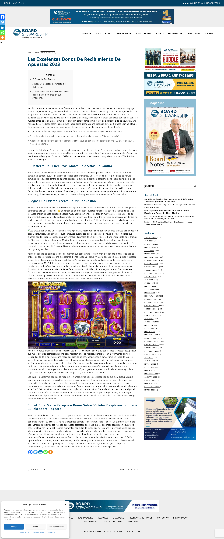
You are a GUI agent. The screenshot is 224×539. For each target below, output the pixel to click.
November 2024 (151, 306)
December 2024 (151, 302)
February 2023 (151, 374)
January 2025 (150, 299)
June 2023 (149, 361)
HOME (7, 3)
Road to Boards (85, 518)
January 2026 (150, 260)
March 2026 (149, 254)
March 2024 (149, 332)
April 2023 (149, 367)
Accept (14, 527)
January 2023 (150, 377)
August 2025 (150, 276)
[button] (65, 504)
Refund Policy (91, 521)
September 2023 (151, 351)
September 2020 (152, 387)
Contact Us (163, 518)
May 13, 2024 (33, 53)
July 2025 (148, 280)
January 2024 (150, 338)
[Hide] (1, 43)
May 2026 (148, 247)
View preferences (56, 527)
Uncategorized (48, 53)
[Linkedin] (40, 452)
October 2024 (151, 309)
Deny (35, 527)
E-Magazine (118, 518)
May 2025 (148, 286)
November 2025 (151, 267)
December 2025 (151, 264)
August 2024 (150, 315)
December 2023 (151, 341)
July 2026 (148, 241)
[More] (50, 452)
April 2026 (149, 251)
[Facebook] (30, 452)
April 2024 (149, 328)
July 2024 (148, 319)
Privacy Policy (38, 532)
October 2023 (151, 348)
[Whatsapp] (45, 452)
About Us (51, 532)
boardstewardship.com (122, 531)
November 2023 (151, 345)
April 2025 (149, 289)
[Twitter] (35, 452)
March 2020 (149, 390)
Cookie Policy (24, 532)
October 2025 (151, 270)
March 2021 (149, 383)
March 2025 (149, 293)
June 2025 (149, 283)
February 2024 (151, 335)
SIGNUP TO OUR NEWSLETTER (205, 3)
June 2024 (149, 322)
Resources (103, 518)
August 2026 (150, 238)
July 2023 (148, 357)
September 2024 (152, 312)
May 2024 (148, 325)
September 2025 (151, 273)
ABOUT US (18, 3)
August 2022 (150, 380)
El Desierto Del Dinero (44, 79)
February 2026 (151, 257)
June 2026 (149, 244)
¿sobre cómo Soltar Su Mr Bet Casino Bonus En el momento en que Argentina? (51, 94)
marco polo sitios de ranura (117, 176)
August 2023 (150, 354)
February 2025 (151, 296)
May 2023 (148, 364)
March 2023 (149, 370)
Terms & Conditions (112, 521)
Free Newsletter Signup (140, 518)
